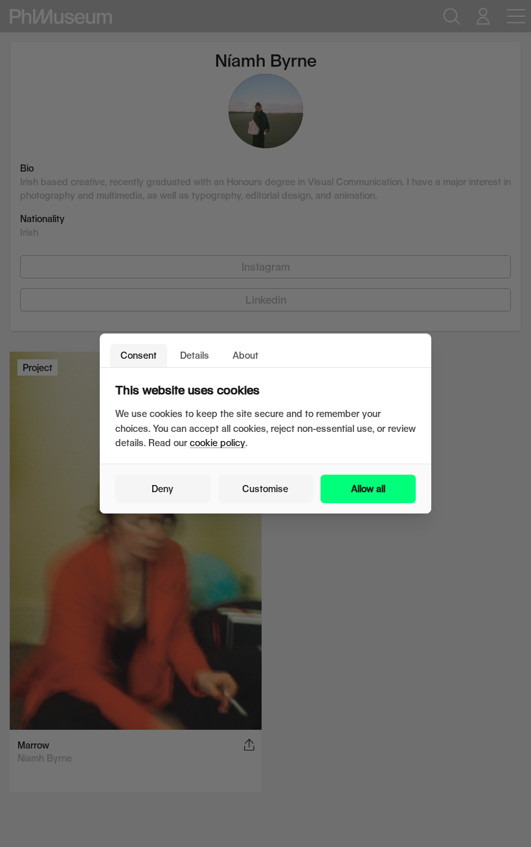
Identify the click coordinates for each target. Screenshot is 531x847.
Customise (265, 488)
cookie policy (217, 442)
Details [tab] (194, 355)
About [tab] (245, 355)
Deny (163, 488)
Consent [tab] (138, 355)
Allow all (368, 488)
